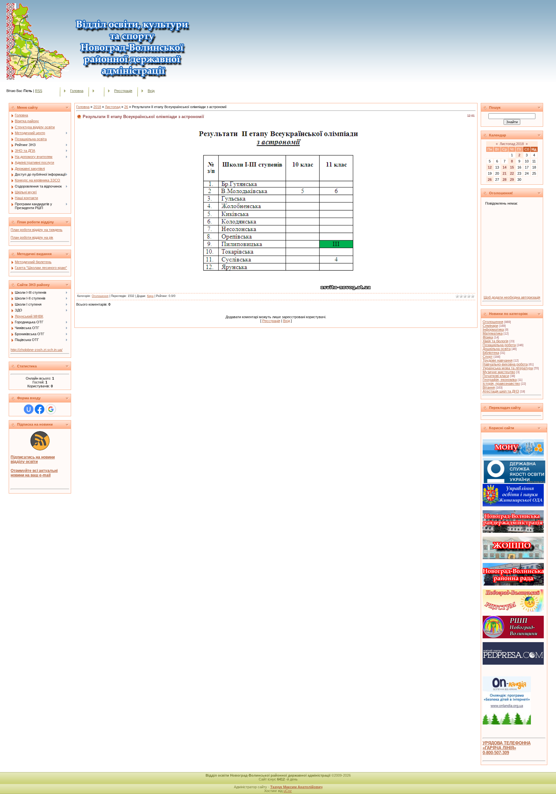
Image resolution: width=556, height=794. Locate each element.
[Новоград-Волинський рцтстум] (513, 611)
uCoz (287, 791)
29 (512, 179)
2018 (97, 107)
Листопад (112, 107)
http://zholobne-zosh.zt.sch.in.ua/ (36, 350)
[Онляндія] (507, 723)
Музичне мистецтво (499, 372)
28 (504, 179)
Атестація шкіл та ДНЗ (501, 391)
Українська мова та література (508, 368)
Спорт (488, 356)
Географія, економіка (500, 380)
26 (126, 107)
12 (490, 167)
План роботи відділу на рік (32, 237)
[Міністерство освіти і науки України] (513, 459)
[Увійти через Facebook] (39, 409)
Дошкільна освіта (497, 349)
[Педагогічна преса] (513, 663)
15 (512, 167)
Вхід (151, 91)
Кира (150, 296)
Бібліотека (491, 353)
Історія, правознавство (501, 383)
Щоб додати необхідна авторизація (512, 297)
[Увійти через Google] (51, 409)
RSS (38, 91)
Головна (76, 91)
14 (504, 167)
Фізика (488, 337)
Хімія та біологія (495, 341)
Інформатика (493, 329)
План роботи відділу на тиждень (36, 230)
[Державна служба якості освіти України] (514, 482)
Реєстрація (123, 91)
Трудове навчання (498, 360)
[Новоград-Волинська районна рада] (513, 584)
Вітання (489, 387)
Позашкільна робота (499, 345)
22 (512, 173)
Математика (493, 333)
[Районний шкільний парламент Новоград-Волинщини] (513, 637)
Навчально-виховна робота (505, 364)
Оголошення (100, 296)
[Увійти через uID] (28, 409)
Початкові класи (496, 376)
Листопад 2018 (512, 144)
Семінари (490, 326)
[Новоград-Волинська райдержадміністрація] (513, 531)
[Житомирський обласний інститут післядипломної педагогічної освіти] (513, 558)
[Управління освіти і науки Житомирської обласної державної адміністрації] (513, 505)
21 (504, 173)
